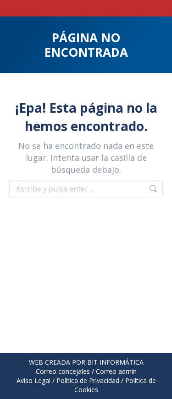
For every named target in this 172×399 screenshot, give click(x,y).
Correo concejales (63, 371)
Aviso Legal (33, 380)
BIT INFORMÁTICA (115, 362)
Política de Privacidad (87, 380)
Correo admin (116, 371)
